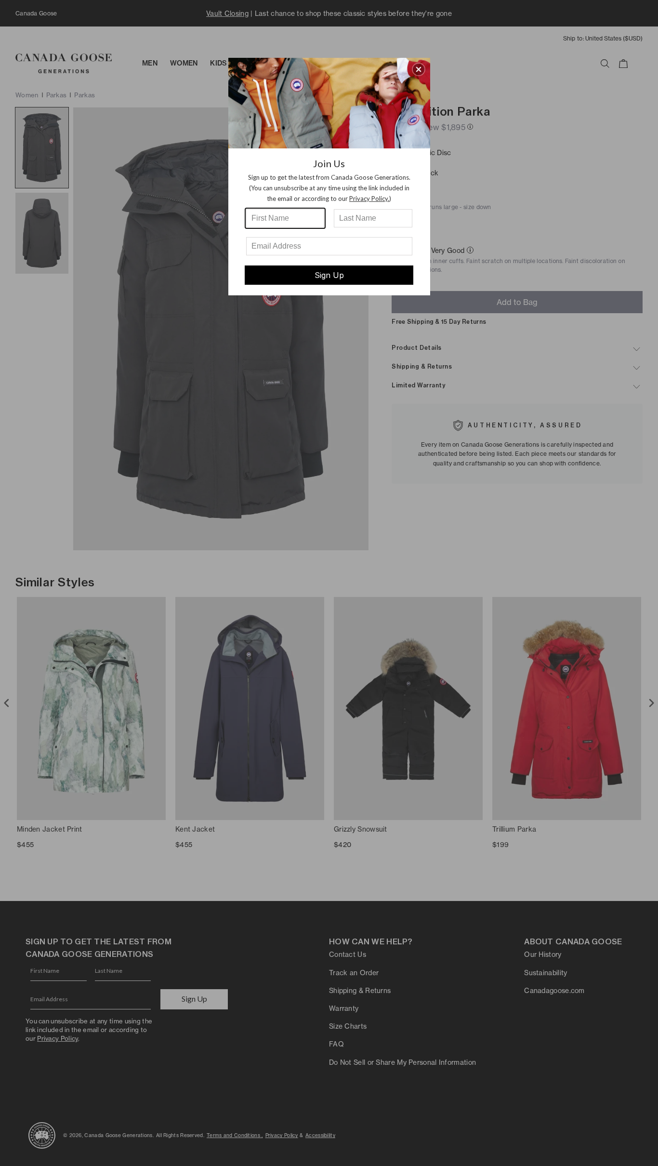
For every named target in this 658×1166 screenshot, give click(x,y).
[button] (418, 69)
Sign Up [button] (329, 275)
